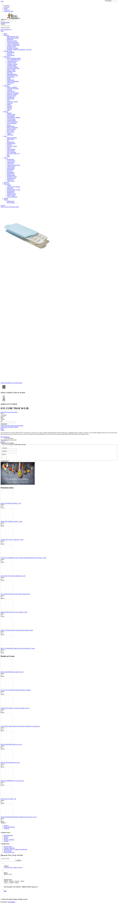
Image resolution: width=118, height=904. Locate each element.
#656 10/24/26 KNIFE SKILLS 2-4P (10, 762)
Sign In (6, 8)
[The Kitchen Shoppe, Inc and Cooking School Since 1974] (13, 19)
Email (21, 425)
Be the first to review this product (9, 412)
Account (3, 205)
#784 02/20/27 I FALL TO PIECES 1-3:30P (12, 539)
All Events (6, 7)
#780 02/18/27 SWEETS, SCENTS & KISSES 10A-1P (15, 708)
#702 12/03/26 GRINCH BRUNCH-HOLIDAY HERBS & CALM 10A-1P (20, 726)
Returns (6, 838)
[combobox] (8, 21)
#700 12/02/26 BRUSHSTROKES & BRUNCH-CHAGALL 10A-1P (19, 817)
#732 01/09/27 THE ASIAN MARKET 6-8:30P (13, 576)
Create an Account (8, 11)
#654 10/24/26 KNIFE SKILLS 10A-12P (11, 744)
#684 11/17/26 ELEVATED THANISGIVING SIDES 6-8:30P (17, 630)
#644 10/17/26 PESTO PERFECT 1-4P (11, 503)
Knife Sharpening (8, 835)
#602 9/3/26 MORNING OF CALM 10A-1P (12, 780)
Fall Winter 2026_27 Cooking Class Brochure (15, 849)
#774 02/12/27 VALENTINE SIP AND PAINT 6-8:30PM (15, 690)
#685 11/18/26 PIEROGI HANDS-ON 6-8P (12, 672)
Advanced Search (5, 22)
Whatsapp (17, 425)
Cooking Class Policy (9, 848)
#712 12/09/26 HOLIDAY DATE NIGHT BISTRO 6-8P (15, 594)
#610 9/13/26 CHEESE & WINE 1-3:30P (11, 521)
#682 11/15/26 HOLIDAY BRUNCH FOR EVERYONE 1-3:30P (18, 648)
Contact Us (7, 10)
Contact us (6, 828)
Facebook (3, 425)
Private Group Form (9, 852)
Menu (2, 31)
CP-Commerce (11, 902)
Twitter (8, 425)
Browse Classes (8, 846)
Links (2, 1)
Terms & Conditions (9, 839)
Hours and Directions (9, 827)
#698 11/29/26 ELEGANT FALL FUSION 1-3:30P (14, 612)
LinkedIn (12, 425)
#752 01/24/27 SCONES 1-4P (8, 799)
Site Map (6, 841)
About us (6, 825)
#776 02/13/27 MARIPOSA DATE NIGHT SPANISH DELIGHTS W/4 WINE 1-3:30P (23, 557)
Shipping (6, 836)
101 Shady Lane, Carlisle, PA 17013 (13, 867)
